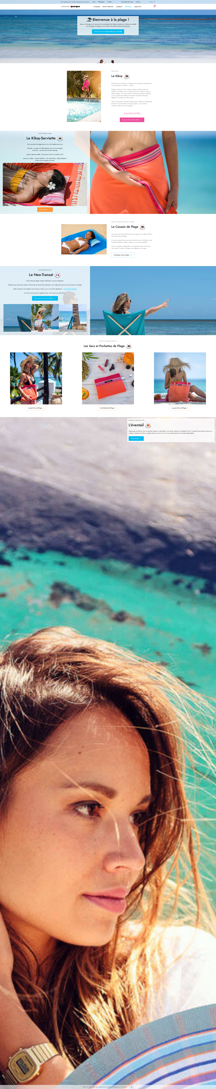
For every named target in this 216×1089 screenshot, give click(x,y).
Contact (138, 2)
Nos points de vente (127, 2)
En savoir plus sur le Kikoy (132, 113)
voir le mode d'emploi (70, 289)
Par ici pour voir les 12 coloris (44, 298)
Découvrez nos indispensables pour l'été (107, 32)
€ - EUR (109, 2)
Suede (102, 2)
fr (94, 2)
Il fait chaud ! (135, 438)
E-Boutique (128, 7)
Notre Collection (108, 7)
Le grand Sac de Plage (179, 408)
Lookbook (119, 7)
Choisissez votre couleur (122, 255)
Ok (131, 1087)
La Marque (96, 7)
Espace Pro (137, 7)
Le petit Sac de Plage (35, 408)
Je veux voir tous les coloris (131, 120)
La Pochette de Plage (107, 408)
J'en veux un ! (44, 210)
